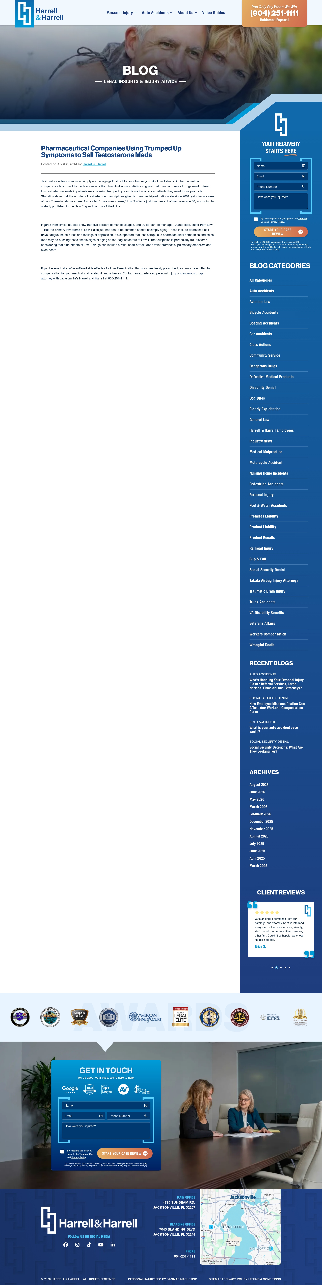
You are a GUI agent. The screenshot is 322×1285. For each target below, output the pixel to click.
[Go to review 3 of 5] (281, 967)
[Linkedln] (113, 1245)
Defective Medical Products (271, 376)
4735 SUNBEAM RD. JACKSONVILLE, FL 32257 (174, 1204)
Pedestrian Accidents (267, 484)
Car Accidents (261, 334)
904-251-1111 (184, 1256)
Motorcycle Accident (266, 462)
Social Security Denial (267, 569)
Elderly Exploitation (265, 409)
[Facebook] (66, 1245)
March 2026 (258, 807)
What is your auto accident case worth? (274, 729)
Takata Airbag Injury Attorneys (274, 580)
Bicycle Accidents (264, 312)
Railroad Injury (261, 548)
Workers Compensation (268, 634)
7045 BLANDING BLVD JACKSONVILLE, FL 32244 (174, 1231)
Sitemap (215, 1279)
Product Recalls (262, 537)
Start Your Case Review (277, 232)
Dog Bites (257, 398)
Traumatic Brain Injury (267, 591)
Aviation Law (260, 301)
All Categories (261, 280)
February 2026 (260, 814)
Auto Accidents (155, 12)
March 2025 (258, 865)
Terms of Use (86, 1154)
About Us (185, 12)
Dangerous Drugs (263, 366)
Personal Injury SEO (144, 1279)
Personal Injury (120, 12)
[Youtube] (101, 1245)
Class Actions (260, 344)
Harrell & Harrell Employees (272, 430)
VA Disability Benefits (267, 612)
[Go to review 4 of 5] (285, 967)
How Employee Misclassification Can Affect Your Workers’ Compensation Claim (277, 707)
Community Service (265, 355)
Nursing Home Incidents (269, 473)
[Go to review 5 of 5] (289, 967)
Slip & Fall (258, 559)
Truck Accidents (262, 602)
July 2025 (257, 843)
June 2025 (257, 851)
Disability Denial (263, 387)
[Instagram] (77, 1245)
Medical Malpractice (266, 451)
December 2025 (261, 821)
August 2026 (259, 784)
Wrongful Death (262, 644)
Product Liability (263, 527)
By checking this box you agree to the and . (284, 220)
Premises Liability (264, 516)
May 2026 (257, 799)
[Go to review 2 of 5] (276, 967)
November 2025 (261, 829)
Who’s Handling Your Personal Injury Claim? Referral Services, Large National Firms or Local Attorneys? (277, 684)
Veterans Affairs (262, 623)
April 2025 (257, 858)
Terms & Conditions (265, 1279)
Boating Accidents (264, 323)
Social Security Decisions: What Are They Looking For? (276, 749)
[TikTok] (89, 1245)
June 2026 (257, 792)
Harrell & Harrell (94, 164)
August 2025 (259, 836)
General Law (260, 419)
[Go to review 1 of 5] (272, 967)
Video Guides (213, 12)
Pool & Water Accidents (268, 505)
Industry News (261, 441)
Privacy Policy (277, 221)
